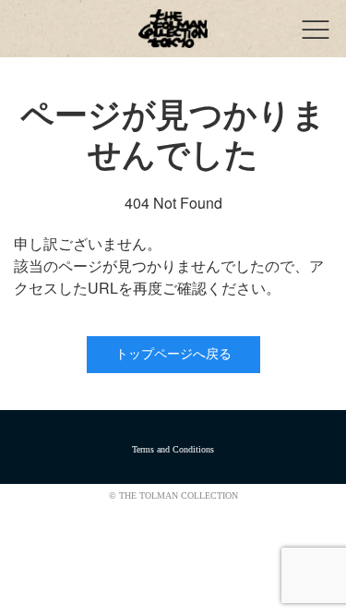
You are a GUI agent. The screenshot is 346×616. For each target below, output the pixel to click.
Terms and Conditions (173, 449)
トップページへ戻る (173, 354)
